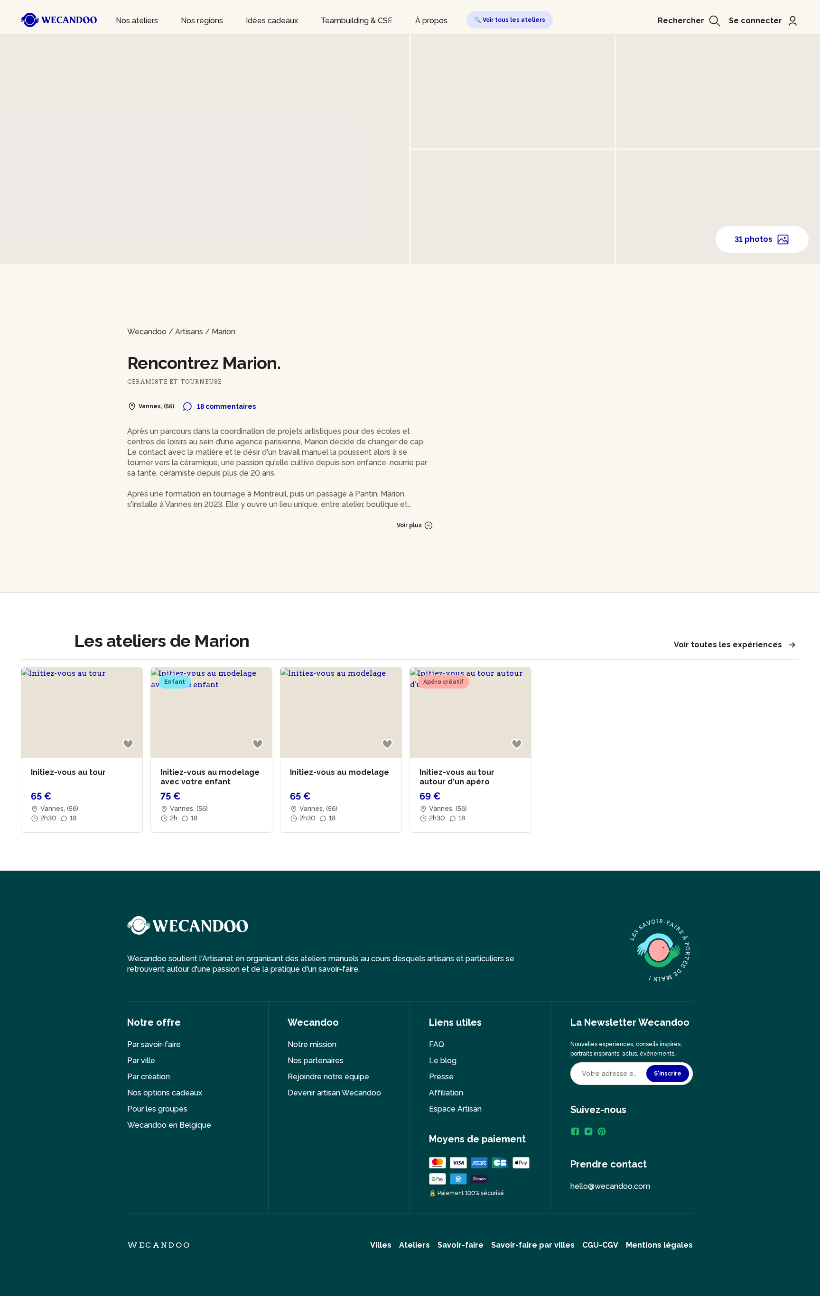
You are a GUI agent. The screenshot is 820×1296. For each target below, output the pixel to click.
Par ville (141, 1060)
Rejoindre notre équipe (328, 1076)
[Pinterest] (601, 1131)
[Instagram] (588, 1131)
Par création (148, 1076)
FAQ (436, 1044)
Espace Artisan (455, 1108)
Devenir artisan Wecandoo (334, 1092)
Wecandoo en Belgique (169, 1125)
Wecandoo (147, 331)
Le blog (443, 1060)
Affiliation (446, 1092)
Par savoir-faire (154, 1044)
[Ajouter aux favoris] (128, 744)
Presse (441, 1076)
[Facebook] (575, 1131)
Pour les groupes (157, 1108)
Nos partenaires (316, 1060)
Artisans (189, 331)
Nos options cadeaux (164, 1092)
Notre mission (312, 1044)
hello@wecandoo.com (610, 1186)
